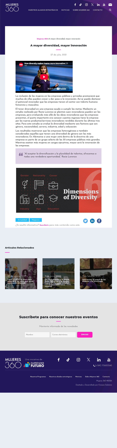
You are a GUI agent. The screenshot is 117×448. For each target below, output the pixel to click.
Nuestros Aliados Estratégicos (43, 10)
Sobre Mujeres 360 (81, 10)
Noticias (65, 10)
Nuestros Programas (38, 377)
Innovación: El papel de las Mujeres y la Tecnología (94, 280)
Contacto (97, 10)
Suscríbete (44, 225)
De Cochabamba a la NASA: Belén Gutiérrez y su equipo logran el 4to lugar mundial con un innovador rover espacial (57, 283)
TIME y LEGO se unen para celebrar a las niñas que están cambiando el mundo (20, 281)
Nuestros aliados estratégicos (60, 377)
